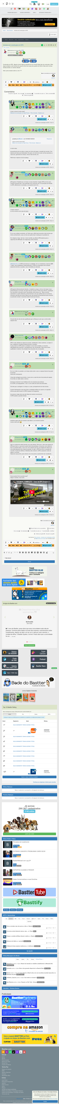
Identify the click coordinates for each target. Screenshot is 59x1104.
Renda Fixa (4, 1063)
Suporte (4, 1083)
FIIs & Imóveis (5, 1060)
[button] (3, 3)
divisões (55, 668)
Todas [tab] (17, 959)
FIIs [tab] (43, 918)
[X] (20, 1051)
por (31, 926)
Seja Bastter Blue (6, 1075)
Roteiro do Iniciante (6, 1069)
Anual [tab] (23, 918)
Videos (7, 910)
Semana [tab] (11, 918)
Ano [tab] (19, 918)
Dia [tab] (6, 918)
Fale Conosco (5, 1084)
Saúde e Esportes (6, 1072)
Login (48, 4)
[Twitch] (17, 1051)
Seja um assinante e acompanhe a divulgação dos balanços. (29, 790)
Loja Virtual (4, 1080)
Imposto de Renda (6, 1064)
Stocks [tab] (47, 918)
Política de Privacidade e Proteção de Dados (13, 1092)
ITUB (30, 732)
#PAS (3, 1071)
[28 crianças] (34, 4)
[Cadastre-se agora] (29, 23)
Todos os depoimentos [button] (29, 645)
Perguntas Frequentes (7, 1081)
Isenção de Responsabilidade (9, 1089)
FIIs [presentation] (23, 714)
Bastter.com (20, 1098)
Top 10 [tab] (34, 918)
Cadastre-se (54, 4)
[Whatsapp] (10, 1051)
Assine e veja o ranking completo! (29, 777)
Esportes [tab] (29, 921)
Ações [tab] (39, 918)
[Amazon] (3, 1051)
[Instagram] (6, 1051)
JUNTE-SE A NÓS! (29, 834)
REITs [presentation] (49, 714)
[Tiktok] (13, 1051)
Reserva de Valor (6, 1061)
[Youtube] (24, 1051)
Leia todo (13, 636)
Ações (3, 1057)
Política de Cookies (53, 1098)
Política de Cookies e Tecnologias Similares (12, 1091)
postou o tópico (30, 964)
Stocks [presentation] (36, 714)
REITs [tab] (51, 918)
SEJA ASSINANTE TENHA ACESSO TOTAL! (24, 725)
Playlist (20, 910)
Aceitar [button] (45, 1101)
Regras (3, 1088)
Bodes (13, 910)
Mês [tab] (15, 918)
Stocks (3, 1058)
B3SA (30, 773)
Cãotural (4, 1074)
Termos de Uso (5, 1094)
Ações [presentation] (9, 714)
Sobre (3, 1086)
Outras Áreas (39, 959)
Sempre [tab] (28, 918)
